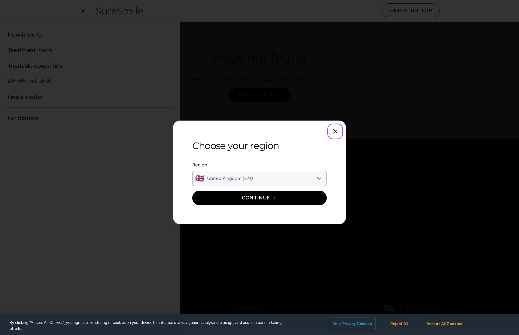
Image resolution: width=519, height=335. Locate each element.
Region (199, 165)
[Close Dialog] (335, 131)
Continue (256, 198)
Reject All (399, 324)
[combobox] (259, 178)
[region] (259, 324)
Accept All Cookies (444, 324)
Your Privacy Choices (352, 324)
